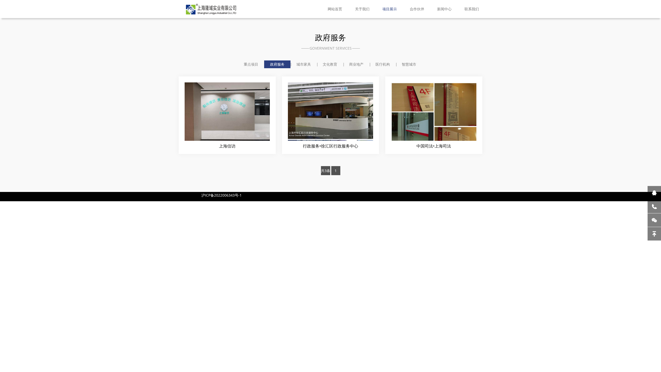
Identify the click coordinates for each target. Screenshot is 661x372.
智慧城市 (409, 64)
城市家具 (303, 64)
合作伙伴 (417, 8)
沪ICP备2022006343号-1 (221, 195)
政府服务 (277, 64)
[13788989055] (654, 206)
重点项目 (251, 64)
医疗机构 (382, 64)
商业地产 (356, 64)
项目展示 (389, 8)
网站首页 (335, 8)
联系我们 (472, 8)
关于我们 (362, 8)
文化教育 (330, 64)
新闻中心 (444, 8)
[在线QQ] (654, 192)
